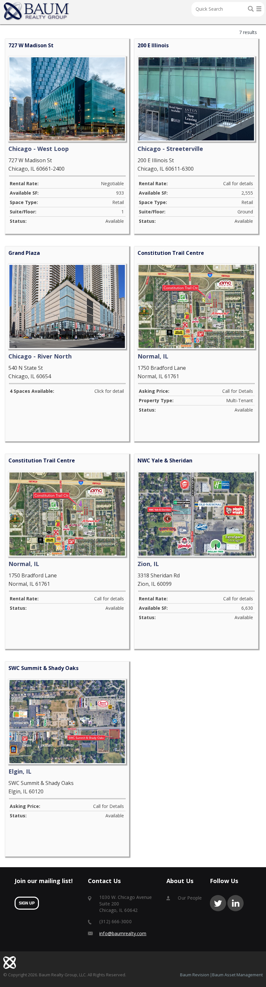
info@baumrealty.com (122, 933)
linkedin (235, 903)
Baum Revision (194, 975)
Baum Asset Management (237, 975)
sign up (27, 903)
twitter (218, 903)
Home (36, 11)
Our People (190, 898)
